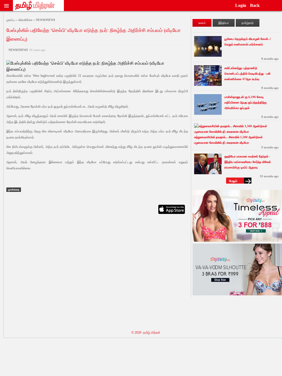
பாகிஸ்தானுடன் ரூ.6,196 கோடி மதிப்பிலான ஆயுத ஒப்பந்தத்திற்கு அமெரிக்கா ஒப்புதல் (245, 102)
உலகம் (202, 22)
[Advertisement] (97, 271)
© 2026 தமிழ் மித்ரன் (145, 332)
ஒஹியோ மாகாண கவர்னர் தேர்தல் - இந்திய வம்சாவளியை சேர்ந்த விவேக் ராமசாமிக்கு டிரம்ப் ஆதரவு (247, 162)
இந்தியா (223, 22)
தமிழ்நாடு (248, 22)
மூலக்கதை (13, 189)
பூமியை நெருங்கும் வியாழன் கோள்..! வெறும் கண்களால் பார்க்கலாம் (247, 41)
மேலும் (233, 180)
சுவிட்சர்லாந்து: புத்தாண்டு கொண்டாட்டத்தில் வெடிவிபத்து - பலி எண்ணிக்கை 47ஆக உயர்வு (247, 73)
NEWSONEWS (26, 49)
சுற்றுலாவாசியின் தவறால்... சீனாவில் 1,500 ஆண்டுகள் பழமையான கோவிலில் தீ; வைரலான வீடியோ (228, 139)
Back (255, 5)
